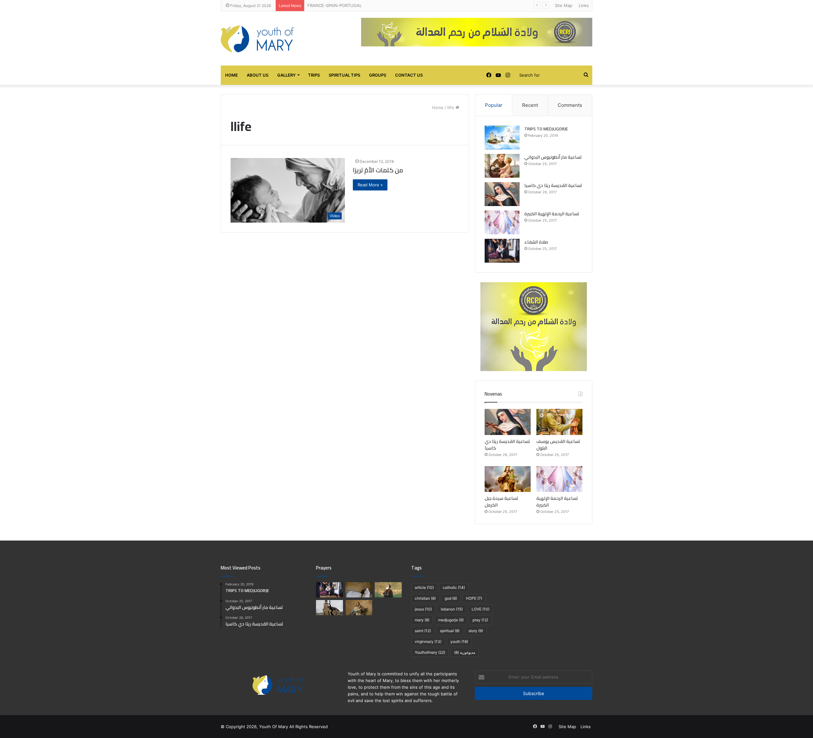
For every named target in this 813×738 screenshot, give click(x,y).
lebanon (452, 609)
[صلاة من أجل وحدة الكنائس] (329, 607)
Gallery (286, 75)
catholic (454, 587)
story (475, 630)
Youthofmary (430, 652)
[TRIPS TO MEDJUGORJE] (502, 137)
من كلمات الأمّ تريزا (378, 170)
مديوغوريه (464, 652)
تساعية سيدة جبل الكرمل (501, 501)
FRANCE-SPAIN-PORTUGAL (334, 5)
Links (584, 5)
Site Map (563, 5)
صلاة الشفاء (536, 242)
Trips (314, 75)
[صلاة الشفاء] (502, 251)
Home (231, 75)
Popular (493, 105)
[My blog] (257, 38)
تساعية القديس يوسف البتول (558, 444)
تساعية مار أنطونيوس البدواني (553, 157)
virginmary (428, 641)
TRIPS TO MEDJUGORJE (546, 129)
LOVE (480, 609)
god (451, 598)
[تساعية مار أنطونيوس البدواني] (502, 166)
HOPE (474, 598)
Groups (377, 75)
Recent (530, 105)
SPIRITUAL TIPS (344, 75)
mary (422, 619)
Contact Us (409, 75)
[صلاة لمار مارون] (388, 589)
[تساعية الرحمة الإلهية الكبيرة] (502, 222)
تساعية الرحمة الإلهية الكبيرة (551, 214)
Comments (570, 105)
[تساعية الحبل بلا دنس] (359, 607)
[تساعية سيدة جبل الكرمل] (508, 479)
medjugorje (451, 619)
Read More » (370, 184)
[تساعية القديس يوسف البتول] (559, 422)
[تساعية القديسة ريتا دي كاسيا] (502, 194)
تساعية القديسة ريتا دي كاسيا (553, 185)
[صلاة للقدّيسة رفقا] (359, 589)
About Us (257, 75)
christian (425, 598)
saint (423, 630)
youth (459, 641)
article (424, 587)
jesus (423, 609)
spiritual (450, 630)
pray (480, 619)
